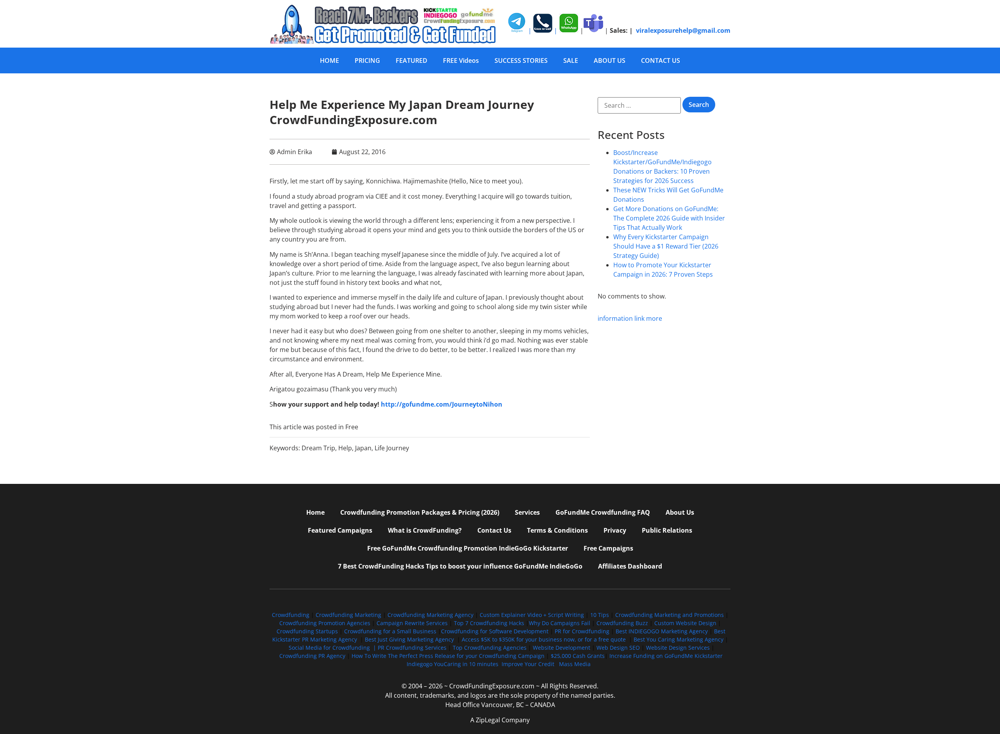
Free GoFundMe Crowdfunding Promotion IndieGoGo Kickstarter (467, 548)
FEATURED (411, 60)
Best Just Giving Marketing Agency (409, 639)
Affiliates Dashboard (630, 566)
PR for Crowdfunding (582, 631)
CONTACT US (660, 60)
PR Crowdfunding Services (412, 647)
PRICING (367, 60)
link (639, 318)
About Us (680, 512)
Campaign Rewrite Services (412, 623)
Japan (363, 448)
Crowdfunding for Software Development (494, 631)
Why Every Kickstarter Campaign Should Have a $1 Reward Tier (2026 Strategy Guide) (665, 246)
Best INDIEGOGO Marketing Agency (662, 631)
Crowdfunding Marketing (349, 614)
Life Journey (392, 448)
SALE (570, 60)
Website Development (561, 647)
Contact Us (494, 530)
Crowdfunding (290, 614)
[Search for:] (639, 105)
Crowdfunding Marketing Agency (430, 614)
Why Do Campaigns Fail (559, 623)
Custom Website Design (685, 623)
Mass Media (575, 664)
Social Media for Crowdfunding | (333, 647)
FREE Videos (461, 60)
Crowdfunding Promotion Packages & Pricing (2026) (419, 512)
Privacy (615, 530)
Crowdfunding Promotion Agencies (324, 623)
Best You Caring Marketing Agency (678, 639)
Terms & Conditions (557, 530)
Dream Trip (318, 448)
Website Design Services (678, 647)
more (654, 318)
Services (527, 512)
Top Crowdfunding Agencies (490, 647)
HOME (329, 60)
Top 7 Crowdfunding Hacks (489, 623)
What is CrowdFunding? (425, 530)
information (615, 318)
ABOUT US (609, 60)
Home (315, 512)
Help (345, 448)
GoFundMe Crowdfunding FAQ (602, 512)
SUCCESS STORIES (521, 60)
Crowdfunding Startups (307, 631)
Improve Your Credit (529, 664)
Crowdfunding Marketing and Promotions (669, 614)
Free (351, 427)
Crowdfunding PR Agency (312, 655)
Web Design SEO (618, 647)
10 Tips (599, 614)
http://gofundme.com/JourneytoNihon (441, 404)
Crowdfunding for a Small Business (390, 631)
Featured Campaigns (340, 530)
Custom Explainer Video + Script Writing (532, 614)
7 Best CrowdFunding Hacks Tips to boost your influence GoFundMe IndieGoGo (460, 566)
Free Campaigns (608, 548)
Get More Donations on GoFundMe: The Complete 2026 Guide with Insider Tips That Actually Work (669, 218)
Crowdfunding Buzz (622, 623)
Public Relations (667, 530)
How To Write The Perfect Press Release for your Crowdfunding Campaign (448, 655)
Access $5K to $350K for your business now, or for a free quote (544, 639)
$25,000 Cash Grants (578, 655)
